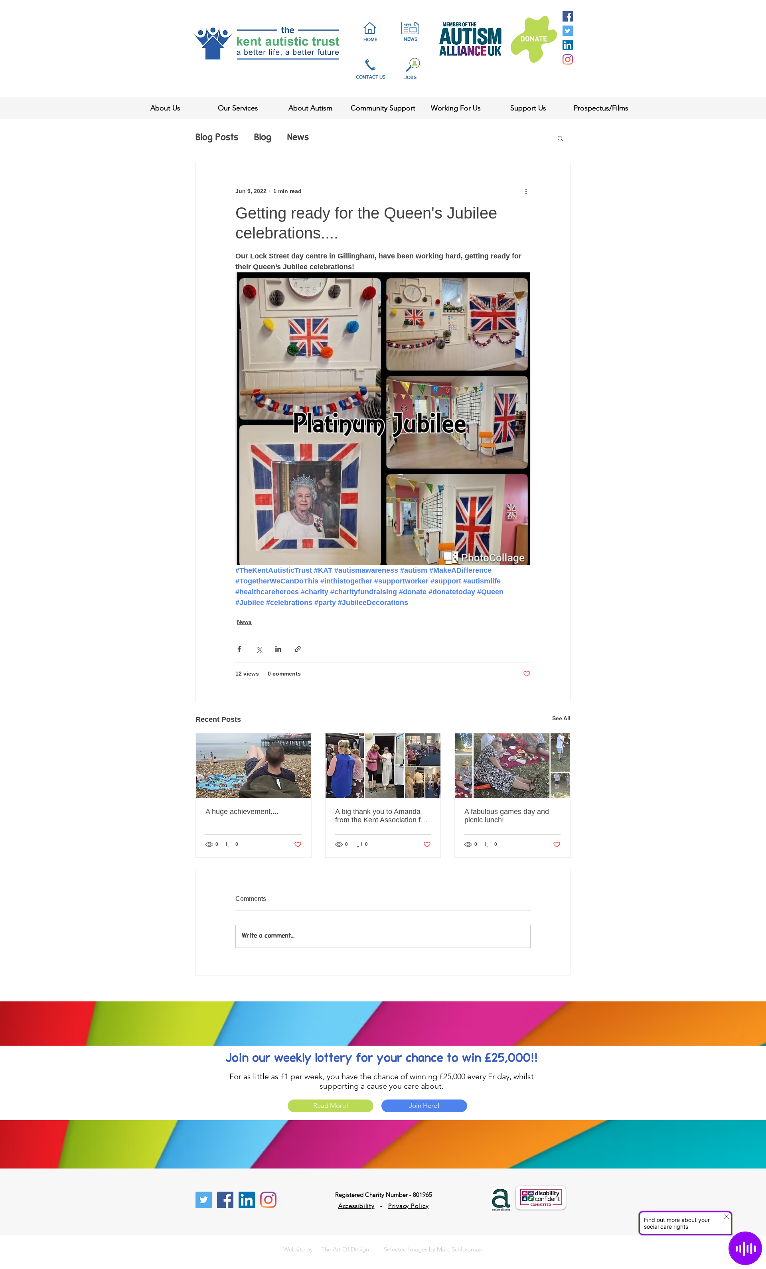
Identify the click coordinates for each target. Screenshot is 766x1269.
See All (561, 718)
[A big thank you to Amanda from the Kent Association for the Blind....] (383, 765)
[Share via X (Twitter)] (259, 649)
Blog (262, 138)
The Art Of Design (346, 1249)
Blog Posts (216, 138)
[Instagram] (568, 59)
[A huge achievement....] (253, 765)
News (298, 138)
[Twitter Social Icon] (568, 31)
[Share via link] (298, 649)
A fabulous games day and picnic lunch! (506, 816)
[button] (560, 138)
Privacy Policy (408, 1206)
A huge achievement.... (241, 812)
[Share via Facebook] (239, 649)
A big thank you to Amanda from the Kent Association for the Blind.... (381, 816)
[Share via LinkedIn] (278, 649)
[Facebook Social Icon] (568, 16)
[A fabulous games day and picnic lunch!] (512, 765)
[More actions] (526, 191)
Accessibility (356, 1206)
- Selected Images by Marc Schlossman (426, 1249)
